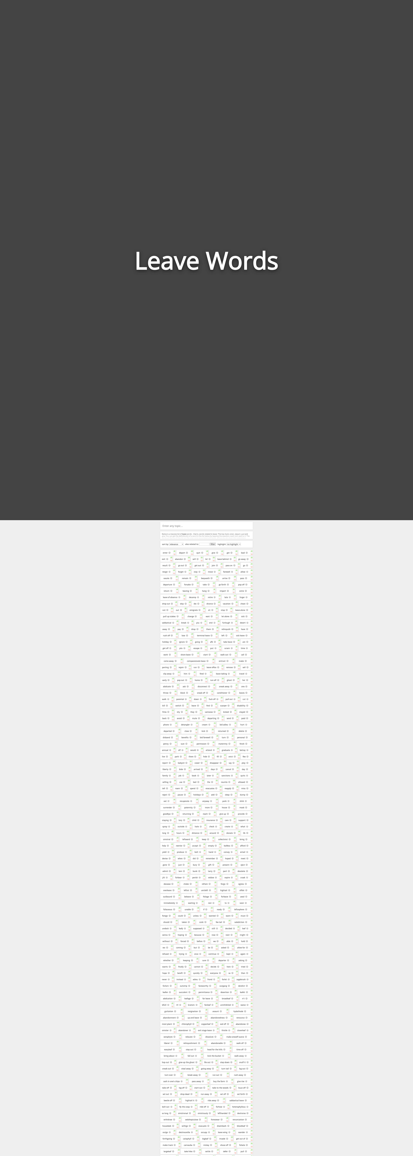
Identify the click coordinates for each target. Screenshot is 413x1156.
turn (224, 737)
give (213, 552)
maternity (222, 743)
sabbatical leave (237, 1100)
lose (183, 635)
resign (165, 571)
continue (212, 954)
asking (241, 960)
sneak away (224, 686)
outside (181, 826)
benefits (185, 737)
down (196, 699)
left (222, 635)
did (194, 858)
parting (165, 667)
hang (204, 591)
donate (229, 833)
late (226, 597)
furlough (226, 622)
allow (243, 571)
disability (241, 705)
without (166, 941)
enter (165, 552)
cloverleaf (241, 1030)
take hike (188, 1151)
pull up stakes (169, 616)
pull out (229, 699)
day (243, 769)
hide (205, 756)
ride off (203, 1106)
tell (163, 788)
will (194, 559)
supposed (197, 928)
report (165, 763)
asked (223, 947)
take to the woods (220, 1087)
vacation (226, 603)
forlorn (166, 986)
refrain (205, 884)
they (192, 712)
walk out (224, 654)
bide (181, 769)
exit (163, 559)
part (225, 871)
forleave (224, 896)
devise (165, 858)
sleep (227, 794)
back (164, 718)
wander (241, 1132)
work (165, 654)
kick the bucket (214, 1056)
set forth (241, 1094)
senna (165, 935)
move (210, 571)
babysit (181, 763)
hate (197, 826)
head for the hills (214, 1049)
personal (241, 737)
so (229, 973)
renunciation (238, 1119)
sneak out (166, 1068)
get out (198, 565)
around (213, 833)
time (243, 648)
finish (242, 743)
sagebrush (241, 979)
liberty (165, 769)
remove (229, 667)
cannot (197, 966)
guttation (168, 1011)
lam (180, 871)
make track (168, 1145)
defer (225, 1151)
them (208, 629)
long (164, 833)
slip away (167, 673)
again (242, 954)
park (177, 756)
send (229, 718)
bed (194, 782)
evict (231, 756)
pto (181, 648)
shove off (224, 1145)
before (199, 941)
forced (183, 941)
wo (164, 947)
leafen (165, 992)
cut (244, 699)
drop (193, 629)
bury (195, 865)
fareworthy (203, 986)
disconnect (202, 686)
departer (222, 960)
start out (198, 1087)
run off (213, 680)
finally (181, 966)
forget (180, 571)
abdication (168, 998)
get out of (240, 1138)
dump (242, 794)
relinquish (226, 629)
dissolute (209, 1036)
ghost (229, 680)
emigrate (194, 610)
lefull (164, 1005)
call (242, 654)
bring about (169, 1056)
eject (243, 865)
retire (210, 597)
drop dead (185, 1094)
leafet (242, 992)
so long (165, 1113)
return (166, 591)
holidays (197, 794)
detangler (185, 724)
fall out (191, 1056)
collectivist (223, 839)
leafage (187, 998)
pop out (180, 680)
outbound (167, 896)
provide (241, 814)
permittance (204, 992)
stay (196, 571)
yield (164, 852)
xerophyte (168, 1036)
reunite (224, 782)
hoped (228, 858)
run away (205, 1094)
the (208, 782)
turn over (169, 1075)
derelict (241, 986)
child (194, 820)
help (164, 845)
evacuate (202, 1126)
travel (241, 673)
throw (165, 693)
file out (207, 1062)
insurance (210, 820)
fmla (164, 712)
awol (242, 896)
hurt (242, 724)
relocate (189, 1036)
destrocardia (184, 1132)
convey (227, 852)
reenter (179, 845)
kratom (191, 1005)
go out (181, 565)
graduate (226, 750)
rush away (238, 1075)
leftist (186, 890)
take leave (227, 642)
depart (182, 552)
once (196, 954)
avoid (179, 718)
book (194, 775)
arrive (224, 578)
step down (225, 1062)
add (213, 794)
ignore (182, 642)
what (243, 826)
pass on (229, 565)
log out (242, 1068)
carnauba (188, 1145)
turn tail (225, 1068)
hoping (181, 935)
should (166, 922)
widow (211, 877)
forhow (219, 1106)
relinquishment (190, 1043)
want (228, 915)
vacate (166, 578)
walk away (239, 1056)
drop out (166, 603)
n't (243, 998)
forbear (178, 877)
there (191, 756)
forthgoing (167, 1138)
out (177, 610)
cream (204, 724)
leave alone (240, 610)
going (197, 642)
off (179, 750)
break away (193, 1075)
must (243, 915)
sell (244, 667)
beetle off (168, 1100)
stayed (242, 712)
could (180, 915)
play (243, 763)
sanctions (226, 775)
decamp (192, 597)
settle (207, 1151)
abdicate (167, 686)
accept (195, 845)
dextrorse (241, 1113)
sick (243, 616)
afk (211, 642)
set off (223, 1094)
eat (165, 801)
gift (209, 865)
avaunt (216, 1011)
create (227, 826)
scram (227, 648)
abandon (179, 559)
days (213, 769)
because (197, 935)
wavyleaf (168, 1049)
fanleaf (207, 1005)
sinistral (166, 839)
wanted (212, 915)
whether (167, 960)
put (211, 648)
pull (242, 1151)
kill (163, 705)
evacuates (210, 788)
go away (242, 559)
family (165, 775)
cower (197, 763)
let (206, 559)
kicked (226, 712)
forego (165, 915)
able (228, 941)
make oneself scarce (235, 1036)
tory (180, 820)
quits (243, 775)
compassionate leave (196, 661)
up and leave (193, 1017)
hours (179, 833)
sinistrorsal (183, 1113)
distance (195, 833)
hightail (223, 890)
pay (179, 629)
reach (205, 814)
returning (187, 814)
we (214, 941)
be (209, 947)
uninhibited (225, 1005)
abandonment (169, 1017)
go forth (222, 584)
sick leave (240, 635)
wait (208, 616)
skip (182, 603)
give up (223, 814)
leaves (242, 693)
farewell (226, 571)
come (241, 591)
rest (210, 903)
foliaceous (167, 909)
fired (202, 673)
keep (204, 839)
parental (180, 699)
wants (165, 966)
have (243, 629)
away (164, 629)
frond (209, 979)
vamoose (209, 712)
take (205, 584)
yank (224, 801)
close (187, 731)
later (209, 775)
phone (166, 724)
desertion (225, 992)
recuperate (184, 801)
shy (178, 712)
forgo (223, 884)
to (226, 903)
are (244, 642)
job (180, 775)
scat (182, 743)
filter (213, 544)
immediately (169, 903)
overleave (167, 890)
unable (188, 909)
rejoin (181, 667)
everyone (214, 973)
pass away (196, 1081)
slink (242, 801)
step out (189, 1049)
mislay (206, 1145)
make (241, 661)
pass (242, 578)
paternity (188, 807)
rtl (177, 1005)
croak (242, 877)
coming (179, 947)
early (164, 680)
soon (242, 903)
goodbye (167, 814)
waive (243, 1005)
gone (165, 865)
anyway (205, 801)
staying (165, 820)
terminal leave (203, 635)
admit (165, 871)
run (195, 667)
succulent (183, 992)
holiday (165, 642)
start (205, 654)
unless (196, 915)
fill (218, 756)
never (164, 979)
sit (209, 610)
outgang (223, 986)
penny (166, 743)
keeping (186, 960)
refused (165, 954)
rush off (166, 635)
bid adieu (224, 724)
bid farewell (205, 737)
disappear (214, 763)
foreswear (215, 1119)
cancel (228, 769)
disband (166, 737)
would (193, 750)
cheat (242, 603)
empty (211, 845)
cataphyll (187, 1138)
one (243, 686)
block (182, 693)
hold (243, 941)
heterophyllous (239, 1106)
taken (184, 922)
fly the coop (184, 1106)
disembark (221, 1126)
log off (181, 1087)
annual (165, 750)
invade (222, 1138)
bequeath (205, 578)
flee (244, 756)
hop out (165, 1062)
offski (242, 890)
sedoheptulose (191, 1119)
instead (179, 979)
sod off (223, 1024)
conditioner (222, 693)
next (228, 935)
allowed (241, 782)
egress (241, 884)
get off (165, 648)
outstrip (183, 986)
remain (185, 578)
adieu (195, 979)
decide (213, 966)
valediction (239, 922)
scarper (223, 705)
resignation (193, 1011)
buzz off (242, 1087)
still (213, 928)
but (195, 947)
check (211, 826)
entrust (222, 661)
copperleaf (205, 1024)
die (195, 603)
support (242, 820)
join (213, 565)
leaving (186, 591)
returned (222, 731)
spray (164, 826)
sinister (165, 1030)
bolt (196, 852)
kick (203, 731)
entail (242, 852)
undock (165, 928)
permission (201, 743)
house (224, 807)
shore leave (186, 654)
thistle (224, 1030)
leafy (181, 928)
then (243, 973)
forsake (187, 584)
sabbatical (166, 622)
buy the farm (219, 1081)
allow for (241, 947)
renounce (240, 1017)
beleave (187, 896)
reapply (228, 788)
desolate (241, 871)
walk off (240, 1043)
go (244, 565)
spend (192, 788)
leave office (211, 667)
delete (241, 731)
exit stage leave (205, 1030)
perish (195, 877)
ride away (212, 1100)
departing (211, 718)
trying (181, 954)
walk (164, 699)
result (165, 565)
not (164, 610)
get (228, 552)
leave (194, 705)
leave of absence (170, 597)
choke (186, 884)
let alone (225, 616)
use (180, 782)
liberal (167, 1043)
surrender (167, 807)
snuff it (242, 1062)
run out (216, 1075)
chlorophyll (187, 1024)
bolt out (165, 1106)
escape (196, 648)
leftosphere (239, 909)
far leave (206, 998)
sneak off (201, 693)
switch (178, 705)
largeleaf (167, 1151)
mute (194, 718)
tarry (210, 871)
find (208, 705)
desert (243, 622)
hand (211, 852)
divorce (209, 603)
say (230, 763)
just (180, 865)
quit (198, 552)
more (207, 807)
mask (242, 807)
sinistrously (203, 1113)
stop (223, 610)
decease (167, 884)
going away (206, 1068)
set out (166, 1094)
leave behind (223, 559)
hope (164, 973)
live (163, 756)
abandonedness (218, 1017)
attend (209, 750)
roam (177, 788)
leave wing (222, 1132)
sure (204, 960)
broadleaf (226, 998)
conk (201, 922)
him (185, 673)
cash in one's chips (171, 1081)
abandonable (217, 1043)
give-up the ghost (186, 1062)
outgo (165, 1132)
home (197, 680)
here (229, 966)
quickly (196, 973)
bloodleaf (241, 1126)
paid (243, 718)
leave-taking (221, 673)
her (243, 680)
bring (242, 839)
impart (223, 591)
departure (167, 584)
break (183, 622)
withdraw (168, 1119)
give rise (240, 1081)
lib (244, 833)
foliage (206, 896)
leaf (243, 928)
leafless (227, 845)
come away (169, 661)
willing (165, 782)
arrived (197, 769)
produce (180, 852)
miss (243, 788)
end (211, 622)
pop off (241, 584)
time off (239, 1049)
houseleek (166, 1126)
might (242, 935)
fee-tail (219, 922)
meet (243, 858)
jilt (163, 877)
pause (180, 794)
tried (243, 966)
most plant (167, 1024)
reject (164, 794)
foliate (242, 1145)
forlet (224, 979)
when (180, 858)
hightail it (189, 1100)
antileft (204, 890)
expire (227, 877)
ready (219, 909)
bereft (180, 973)
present (226, 865)
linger (242, 597)
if (203, 909)
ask (184, 686)
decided (228, 928)
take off (165, 1087)
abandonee (241, 1024)
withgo (185, 1126)
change (191, 616)
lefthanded (222, 1113)
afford (243, 845)
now (213, 935)
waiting (191, 903)
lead (243, 552)
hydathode (238, 1011)
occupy (204, 1132)
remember (210, 858)
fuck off (212, 699)
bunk (195, 871)
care (227, 820)
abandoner (183, 1030)
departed (168, 731)
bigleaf (205, 1138)
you (197, 622)
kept (228, 954)
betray (243, 750)
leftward (186, 839)
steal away (186, 1068)
